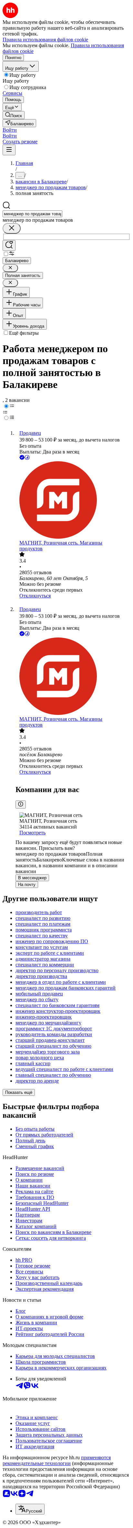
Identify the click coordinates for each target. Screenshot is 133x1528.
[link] (14, 115)
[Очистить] (12, 228)
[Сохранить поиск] (9, 245)
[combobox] (32, 213)
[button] (10, 130)
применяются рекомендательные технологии (57, 1460)
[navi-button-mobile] (9, 150)
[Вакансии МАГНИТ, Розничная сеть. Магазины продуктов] (73, 500)
